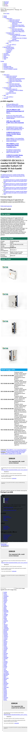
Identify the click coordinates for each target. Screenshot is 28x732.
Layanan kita (9, 49)
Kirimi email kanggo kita (6, 206)
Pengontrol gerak (10, 32)
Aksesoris (8, 45)
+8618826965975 (5, 545)
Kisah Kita (8, 51)
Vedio (4, 58)
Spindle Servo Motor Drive (18, 31)
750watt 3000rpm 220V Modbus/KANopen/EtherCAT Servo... (15, 111)
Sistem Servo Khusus (14, 21)
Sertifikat (8, 52)
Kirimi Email (3, 544)
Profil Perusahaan (10, 48)
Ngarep (5, 15)
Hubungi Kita (6, 55)
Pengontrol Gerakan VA (14, 34)
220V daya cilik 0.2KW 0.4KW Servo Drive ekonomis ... (15, 122)
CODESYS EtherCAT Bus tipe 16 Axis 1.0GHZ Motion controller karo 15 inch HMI (12, 453)
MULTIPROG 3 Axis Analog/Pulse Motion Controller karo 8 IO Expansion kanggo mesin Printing (13, 450)
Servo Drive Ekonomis (17, 29)
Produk (5, 17)
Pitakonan (5, 57)
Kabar (4, 56)
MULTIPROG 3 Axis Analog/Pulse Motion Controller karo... (12, 145)
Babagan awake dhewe (8, 47)
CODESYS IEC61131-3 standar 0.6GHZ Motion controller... (13, 134)
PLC (10, 42)
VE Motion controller (14, 40)
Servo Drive (12, 27)
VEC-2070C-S (12, 44)
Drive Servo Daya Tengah (18, 30)
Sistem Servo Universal (14, 19)
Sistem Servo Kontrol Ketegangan (17, 23)
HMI (7, 43)
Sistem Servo (9, 18)
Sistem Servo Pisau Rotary (18, 25)
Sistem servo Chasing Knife (18, 26)
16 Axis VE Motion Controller (10, 69)
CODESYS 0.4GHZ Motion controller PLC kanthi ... (14, 156)
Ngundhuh (5, 53)
